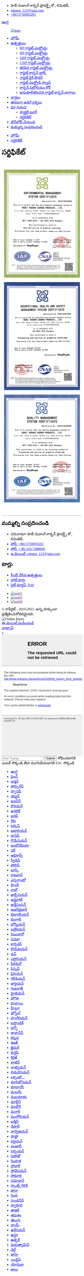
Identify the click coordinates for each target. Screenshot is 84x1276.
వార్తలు (15, 97)
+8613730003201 (23, 14)
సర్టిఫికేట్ (25, 117)
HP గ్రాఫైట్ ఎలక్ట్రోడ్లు (34, 53)
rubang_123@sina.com (27, 10)
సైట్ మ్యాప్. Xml (22, 585)
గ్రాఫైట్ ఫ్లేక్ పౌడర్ (31, 78)
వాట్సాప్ (7, 628)
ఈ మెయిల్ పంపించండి (18, 623)
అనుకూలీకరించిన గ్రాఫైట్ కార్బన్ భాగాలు (47, 92)
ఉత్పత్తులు (18, 43)
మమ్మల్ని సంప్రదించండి (26, 127)
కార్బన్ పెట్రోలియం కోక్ (35, 87)
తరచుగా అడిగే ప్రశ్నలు (26, 102)
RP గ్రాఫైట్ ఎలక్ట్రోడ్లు (33, 48)
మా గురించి (18, 107)
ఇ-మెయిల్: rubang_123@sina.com (35, 554)
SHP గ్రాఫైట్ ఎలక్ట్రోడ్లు (35, 58)
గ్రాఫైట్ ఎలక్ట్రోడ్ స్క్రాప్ (35, 82)
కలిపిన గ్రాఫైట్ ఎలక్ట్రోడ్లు (36, 68)
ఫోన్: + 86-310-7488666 (28, 549)
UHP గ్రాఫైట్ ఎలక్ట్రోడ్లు (35, 63)
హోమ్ (15, 38)
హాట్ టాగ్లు (18, 580)
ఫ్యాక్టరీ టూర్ (28, 112)
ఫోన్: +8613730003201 (27, 544)
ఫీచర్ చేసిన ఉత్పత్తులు (26, 575)
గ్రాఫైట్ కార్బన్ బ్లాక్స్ (33, 73)
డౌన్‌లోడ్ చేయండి (23, 122)
